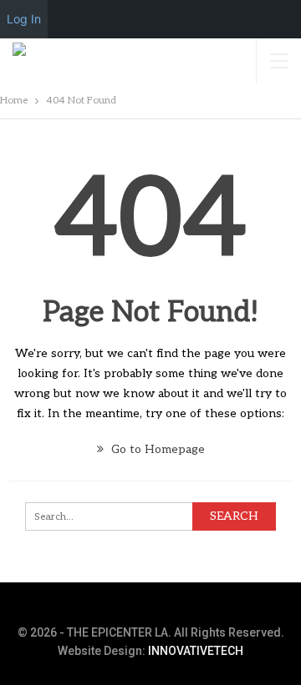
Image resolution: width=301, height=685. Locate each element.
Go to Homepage (156, 449)
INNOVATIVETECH (195, 650)
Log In (24, 19)
